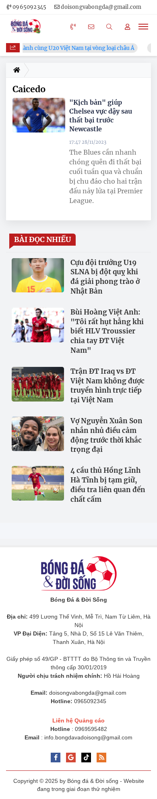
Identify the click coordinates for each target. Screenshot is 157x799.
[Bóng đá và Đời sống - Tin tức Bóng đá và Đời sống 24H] (27, 27)
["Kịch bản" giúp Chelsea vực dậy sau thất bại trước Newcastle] (38, 115)
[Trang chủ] (15, 70)
